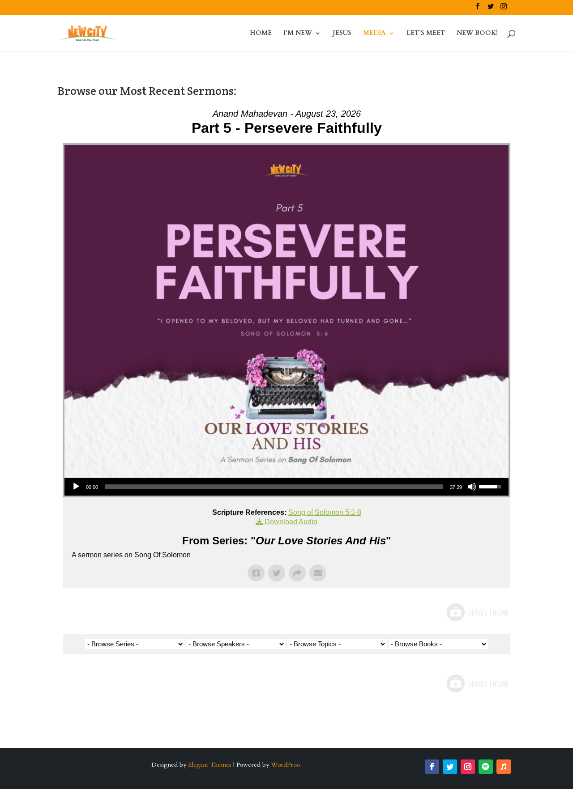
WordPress (286, 764)
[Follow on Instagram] (468, 766)
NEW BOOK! (477, 33)
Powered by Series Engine (477, 612)
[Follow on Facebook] (432, 766)
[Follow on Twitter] (450, 766)
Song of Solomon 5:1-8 (324, 512)
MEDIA (374, 33)
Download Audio (291, 522)
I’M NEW (297, 33)
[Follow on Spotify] (486, 766)
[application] (286, 487)
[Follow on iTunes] (503, 766)
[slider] (274, 486)
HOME (261, 33)
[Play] (76, 486)
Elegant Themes (209, 764)
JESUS (342, 33)
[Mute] (471, 486)
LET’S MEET (425, 33)
